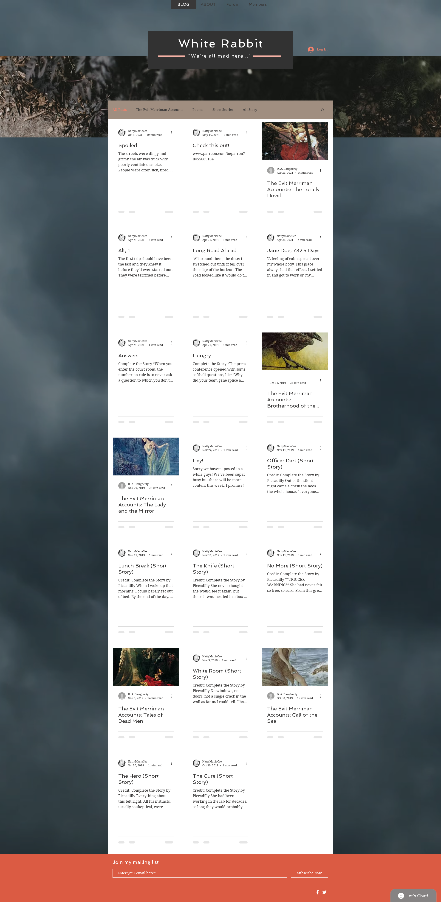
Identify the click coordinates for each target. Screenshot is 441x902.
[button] (322, 110)
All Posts (120, 110)
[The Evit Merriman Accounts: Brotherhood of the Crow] (295, 351)
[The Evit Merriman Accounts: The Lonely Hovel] (295, 141)
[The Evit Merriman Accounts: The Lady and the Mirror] (146, 456)
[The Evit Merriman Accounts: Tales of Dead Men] (146, 667)
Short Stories (223, 110)
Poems (197, 110)
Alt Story (250, 110)
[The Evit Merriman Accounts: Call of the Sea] (295, 667)
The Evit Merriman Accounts (159, 110)
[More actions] (173, 132)
